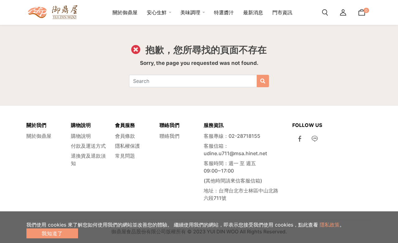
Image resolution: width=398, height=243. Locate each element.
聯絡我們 (169, 136)
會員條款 (125, 136)
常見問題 (125, 156)
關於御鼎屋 (38, 136)
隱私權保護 (127, 146)
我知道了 (52, 233)
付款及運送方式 (88, 146)
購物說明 (81, 136)
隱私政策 (330, 225)
